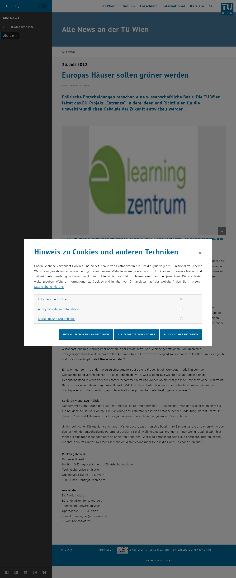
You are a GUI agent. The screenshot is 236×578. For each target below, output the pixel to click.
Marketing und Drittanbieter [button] (56, 318)
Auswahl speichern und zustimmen (86, 334)
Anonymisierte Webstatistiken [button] (58, 309)
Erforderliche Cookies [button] (53, 299)
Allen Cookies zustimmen (181, 334)
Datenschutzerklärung (49, 286)
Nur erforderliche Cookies (136, 334)
